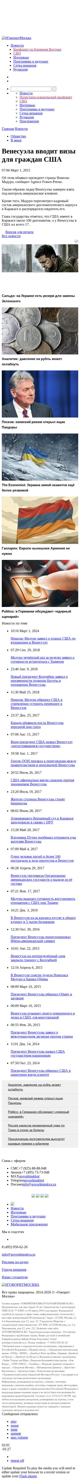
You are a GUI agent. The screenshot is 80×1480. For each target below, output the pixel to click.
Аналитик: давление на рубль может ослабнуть (34, 1087)
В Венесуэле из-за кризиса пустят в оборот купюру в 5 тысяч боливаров (43, 920)
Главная (8, 129)
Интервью (21, 57)
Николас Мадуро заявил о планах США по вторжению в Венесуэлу (43, 640)
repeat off (17, 1460)
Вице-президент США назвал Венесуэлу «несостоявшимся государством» (42, 744)
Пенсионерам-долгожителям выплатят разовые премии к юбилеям (36, 1141)
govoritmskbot (29, 1176)
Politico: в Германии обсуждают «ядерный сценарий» (38, 1114)
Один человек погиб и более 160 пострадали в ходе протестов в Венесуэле (42, 858)
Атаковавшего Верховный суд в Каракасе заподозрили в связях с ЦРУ (42, 820)
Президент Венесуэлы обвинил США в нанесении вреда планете (41, 1072)
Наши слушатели (15, 1277)
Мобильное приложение (29, 1224)
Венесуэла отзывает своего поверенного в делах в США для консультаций (43, 1015)
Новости (17, 45)
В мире (16, 140)
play (14, 1421)
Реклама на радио (15, 1262)
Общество (18, 136)
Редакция (20, 69)
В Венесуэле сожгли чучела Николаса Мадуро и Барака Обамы (39, 977)
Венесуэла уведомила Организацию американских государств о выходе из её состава (41, 879)
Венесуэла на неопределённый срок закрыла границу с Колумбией (38, 958)
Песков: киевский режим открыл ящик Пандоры (35, 1100)
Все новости (11, 236)
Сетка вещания (24, 65)
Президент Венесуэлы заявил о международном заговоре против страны (42, 1034)
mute (14, 1429)
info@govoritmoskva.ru (39, 1184)
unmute (16, 1433)
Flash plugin (28, 1476)
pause (15, 1425)
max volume (19, 1437)
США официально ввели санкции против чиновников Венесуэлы (42, 782)
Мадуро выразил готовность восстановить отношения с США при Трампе (43, 901)
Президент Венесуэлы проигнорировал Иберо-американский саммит (41, 939)
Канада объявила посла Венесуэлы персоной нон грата (37, 725)
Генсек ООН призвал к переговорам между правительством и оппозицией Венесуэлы (43, 763)
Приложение (29, 121)
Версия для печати (19, 232)
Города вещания (14, 1269)
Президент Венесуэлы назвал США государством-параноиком (38, 1053)
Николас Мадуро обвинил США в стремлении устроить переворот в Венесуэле (36, 704)
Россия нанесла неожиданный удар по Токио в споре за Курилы (36, 1128)
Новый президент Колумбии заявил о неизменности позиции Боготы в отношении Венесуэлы (39, 680)
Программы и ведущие (30, 61)
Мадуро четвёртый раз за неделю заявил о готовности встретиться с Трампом (42, 659)
